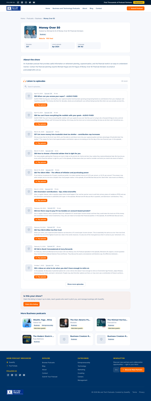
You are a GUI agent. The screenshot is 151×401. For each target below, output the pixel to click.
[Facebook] (18, 2)
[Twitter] (30, 2)
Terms (134, 392)
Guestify (12, 362)
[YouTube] (33, 2)
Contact (99, 8)
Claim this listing (31, 304)
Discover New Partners (133, 370)
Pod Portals (13, 366)
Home (48, 8)
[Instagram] (26, 2)
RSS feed (49, 38)
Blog (91, 8)
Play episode (42, 105)
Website (42, 38)
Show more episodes (75, 284)
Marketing (81, 370)
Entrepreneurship (84, 362)
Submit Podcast (137, 8)
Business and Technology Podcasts (66, 8)
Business (38, 18)
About (84, 8)
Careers (80, 377)
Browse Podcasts (48, 362)
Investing (81, 373)
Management (82, 380)
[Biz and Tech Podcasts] (14, 8)
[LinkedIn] (22, 2)
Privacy (141, 392)
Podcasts (30, 18)
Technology (82, 366)
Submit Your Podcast (49, 377)
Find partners (139, 2)
